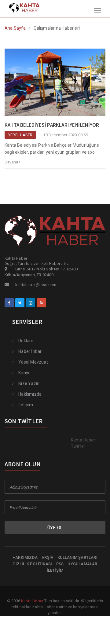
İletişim (25, 404)
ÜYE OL (55, 527)
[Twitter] (19, 302)
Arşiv (47, 557)
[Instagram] (30, 302)
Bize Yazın (28, 383)
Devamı (12, 162)
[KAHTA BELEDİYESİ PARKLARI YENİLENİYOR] (55, 84)
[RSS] (41, 302)
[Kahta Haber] (20, 7)
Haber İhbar (30, 351)
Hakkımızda (30, 394)
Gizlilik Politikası (32, 564)
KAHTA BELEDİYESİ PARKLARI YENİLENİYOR (52, 125)
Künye (24, 372)
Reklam (25, 340)
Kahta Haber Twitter (83, 443)
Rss (60, 564)
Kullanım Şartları (77, 557)
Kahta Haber (32, 601)
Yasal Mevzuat (33, 362)
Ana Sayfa (15, 28)
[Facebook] (9, 302)
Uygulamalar (82, 564)
